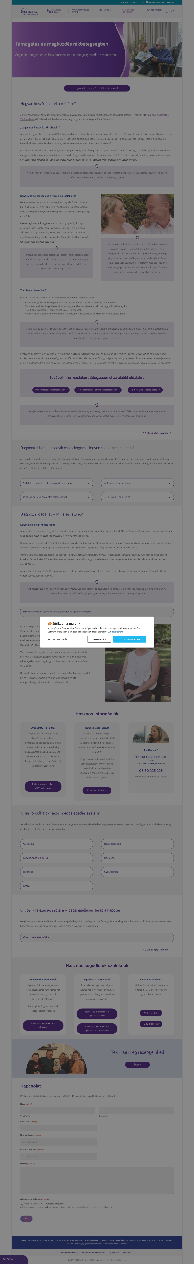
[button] (57, 639)
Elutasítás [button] (99, 639)
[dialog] (97, 632)
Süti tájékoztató (115, 631)
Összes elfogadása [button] (130, 639)
